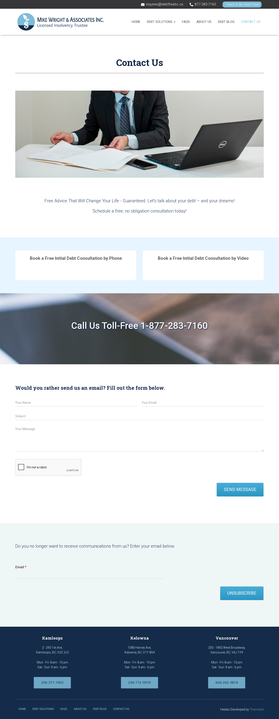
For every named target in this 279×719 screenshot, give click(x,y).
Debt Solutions (160, 22)
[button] (174, 22)
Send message (240, 489)
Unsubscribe (241, 593)
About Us (203, 22)
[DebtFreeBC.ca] (60, 22)
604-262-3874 (227, 683)
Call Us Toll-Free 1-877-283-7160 (139, 325)
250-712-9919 (139, 683)
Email (20, 567)
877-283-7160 (205, 4)
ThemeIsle (257, 709)
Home (136, 22)
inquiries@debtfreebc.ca (164, 4)
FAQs (186, 22)
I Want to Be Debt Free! (242, 5)
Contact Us (250, 22)
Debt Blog (226, 22)
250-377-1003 (52, 683)
